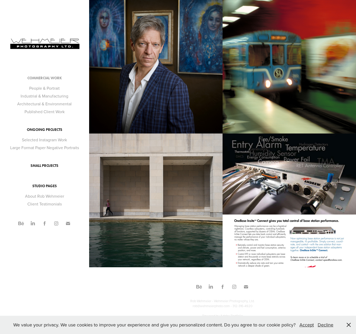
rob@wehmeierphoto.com (211, 305)
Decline (325, 324)
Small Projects (44, 165)
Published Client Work (44, 111)
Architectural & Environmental (44, 104)
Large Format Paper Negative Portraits (44, 147)
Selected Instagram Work (44, 140)
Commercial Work (44, 78)
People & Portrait (44, 88)
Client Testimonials (44, 204)
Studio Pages (44, 186)
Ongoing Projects (44, 129)
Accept (306, 324)
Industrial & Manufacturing (44, 96)
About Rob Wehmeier (44, 196)
